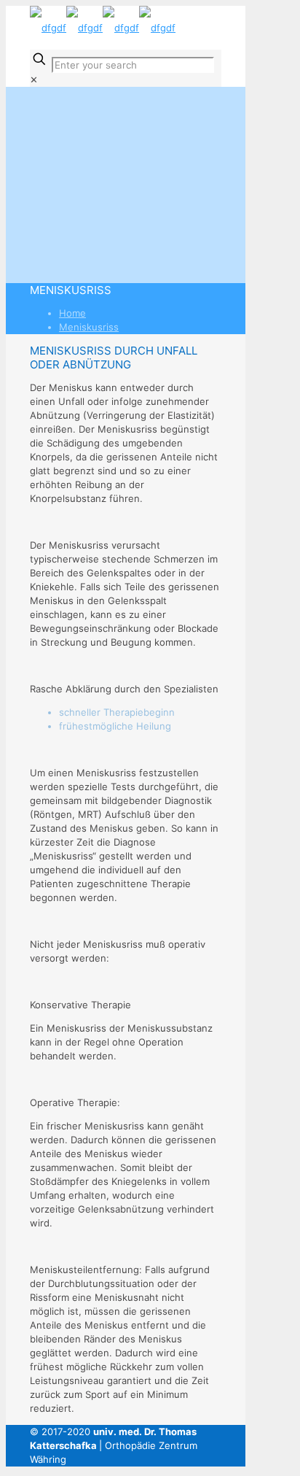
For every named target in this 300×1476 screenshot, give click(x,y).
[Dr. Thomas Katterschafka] (102, 28)
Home (72, 313)
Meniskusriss (89, 327)
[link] (34, 79)
